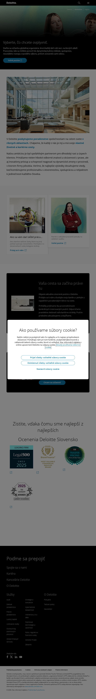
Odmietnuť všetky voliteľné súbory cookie (48, 363)
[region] (48, 349)
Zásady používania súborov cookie (62, 346)
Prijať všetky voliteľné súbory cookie (48, 357)
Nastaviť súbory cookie (48, 369)
